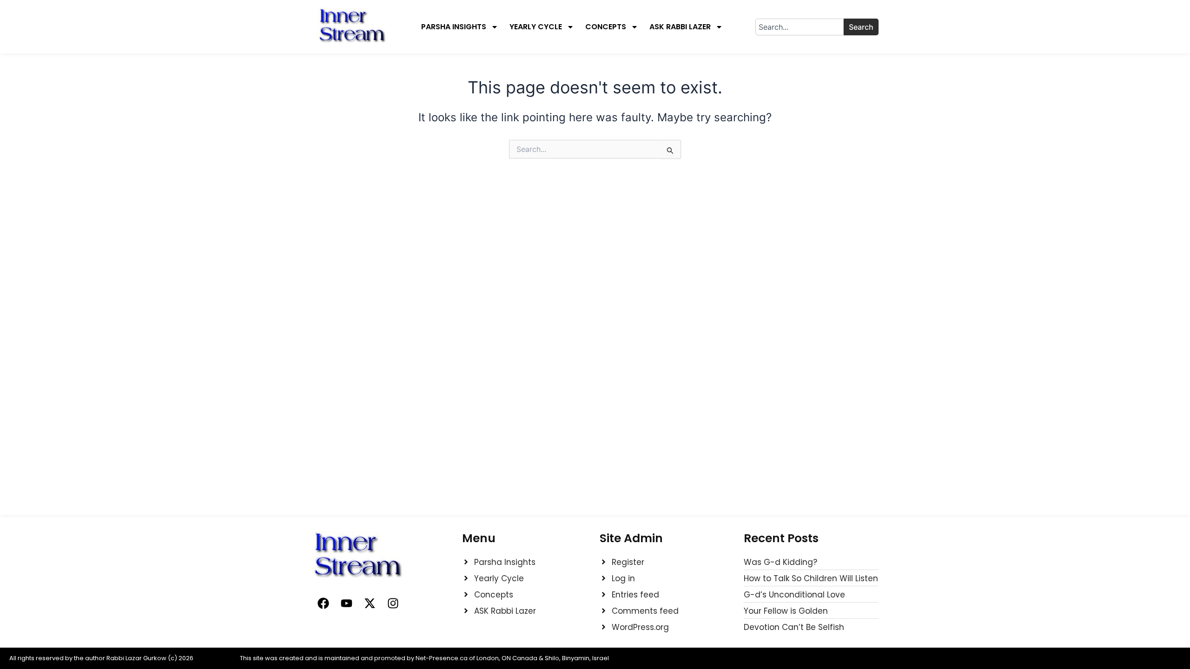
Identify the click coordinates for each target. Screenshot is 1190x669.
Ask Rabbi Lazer (680, 27)
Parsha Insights (453, 27)
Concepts (605, 27)
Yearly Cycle (535, 27)
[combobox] (799, 27)
